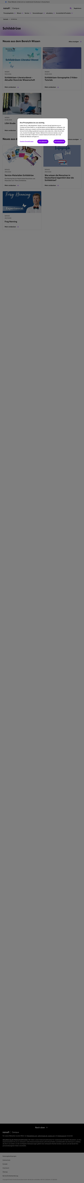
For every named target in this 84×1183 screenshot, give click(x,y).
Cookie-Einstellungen (26, 141)
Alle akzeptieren (59, 141)
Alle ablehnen (43, 141)
